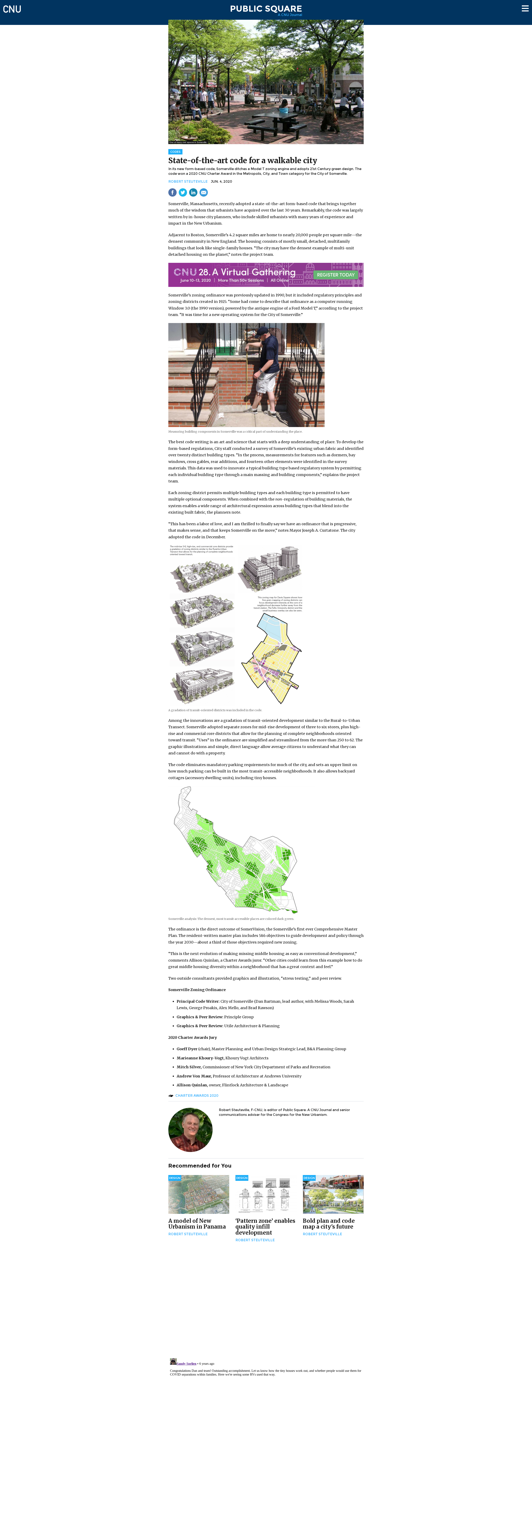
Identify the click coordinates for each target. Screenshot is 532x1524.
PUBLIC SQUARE (266, 8)
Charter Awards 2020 (196, 1096)
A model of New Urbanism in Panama (197, 1223)
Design (174, 1178)
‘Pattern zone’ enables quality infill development (265, 1226)
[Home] (12, 7)
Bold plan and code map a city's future (329, 1223)
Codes (175, 152)
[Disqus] (266, 1301)
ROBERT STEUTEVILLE (188, 182)
